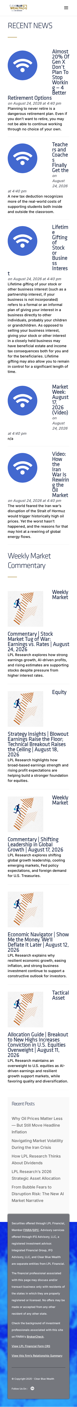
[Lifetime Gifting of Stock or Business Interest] (22, 254)
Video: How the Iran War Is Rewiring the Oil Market (60, 475)
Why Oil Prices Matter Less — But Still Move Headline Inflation (37, 1125)
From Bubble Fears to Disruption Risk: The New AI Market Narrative (38, 1194)
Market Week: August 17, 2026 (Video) (60, 400)
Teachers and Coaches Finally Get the (60, 157)
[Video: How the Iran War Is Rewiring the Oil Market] (22, 481)
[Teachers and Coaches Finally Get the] (22, 171)
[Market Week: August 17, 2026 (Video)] (22, 414)
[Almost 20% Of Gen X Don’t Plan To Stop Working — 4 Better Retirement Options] (22, 78)
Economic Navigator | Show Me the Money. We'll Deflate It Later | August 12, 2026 (38, 942)
